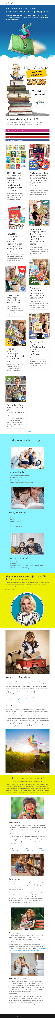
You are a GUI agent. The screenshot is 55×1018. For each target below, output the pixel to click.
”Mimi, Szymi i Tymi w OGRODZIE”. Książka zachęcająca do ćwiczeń (37, 348)
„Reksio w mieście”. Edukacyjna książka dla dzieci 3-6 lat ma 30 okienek (15, 355)
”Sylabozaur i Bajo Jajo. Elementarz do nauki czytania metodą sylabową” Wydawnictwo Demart (39, 179)
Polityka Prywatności (42, 1016)
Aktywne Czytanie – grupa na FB (15, 140)
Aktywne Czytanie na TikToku (14, 133)
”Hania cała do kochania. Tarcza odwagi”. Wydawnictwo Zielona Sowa (37, 293)
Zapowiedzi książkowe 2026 (23, 119)
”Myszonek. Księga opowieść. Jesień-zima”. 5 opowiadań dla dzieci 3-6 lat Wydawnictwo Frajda (38, 236)
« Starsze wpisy (27, 431)
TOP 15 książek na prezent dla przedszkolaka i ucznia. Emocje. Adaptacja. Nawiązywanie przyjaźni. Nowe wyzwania (15, 181)
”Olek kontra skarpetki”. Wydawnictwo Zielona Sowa (13, 299)
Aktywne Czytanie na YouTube (15, 137)
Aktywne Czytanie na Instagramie (15, 130)
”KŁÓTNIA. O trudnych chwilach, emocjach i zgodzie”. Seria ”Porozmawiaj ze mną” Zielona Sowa (14, 243)
